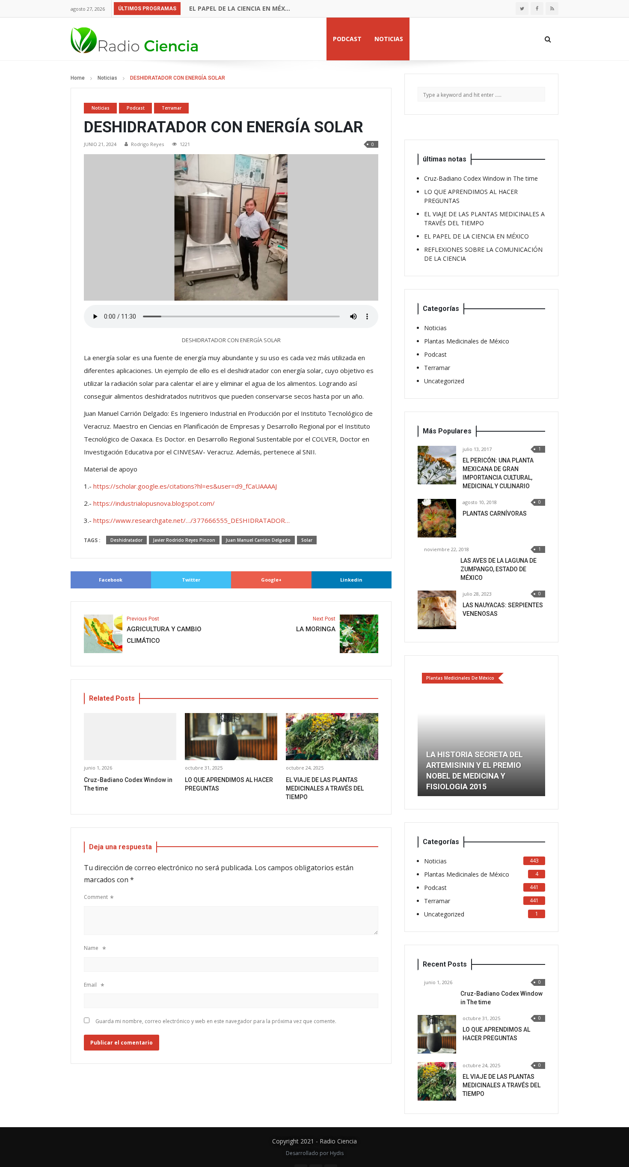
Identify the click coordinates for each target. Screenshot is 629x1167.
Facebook (110, 579)
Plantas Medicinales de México (466, 341)
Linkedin (351, 579)
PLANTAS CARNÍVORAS (495, 513)
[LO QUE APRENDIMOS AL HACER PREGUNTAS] (437, 1034)
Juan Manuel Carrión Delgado (258, 540)
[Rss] (552, 8)
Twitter (191, 579)
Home (78, 78)
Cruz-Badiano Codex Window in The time (481, 178)
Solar (306, 540)
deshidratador (126, 540)
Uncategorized (444, 381)
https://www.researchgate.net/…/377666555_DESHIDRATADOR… (191, 520)
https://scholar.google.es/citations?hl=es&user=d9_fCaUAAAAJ (185, 486)
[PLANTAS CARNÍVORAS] (437, 518)
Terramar (171, 108)
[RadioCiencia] (135, 39)
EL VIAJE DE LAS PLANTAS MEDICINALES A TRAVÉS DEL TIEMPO (325, 788)
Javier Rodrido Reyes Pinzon (184, 540)
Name (91, 948)
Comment (96, 897)
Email (90, 984)
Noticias (388, 39)
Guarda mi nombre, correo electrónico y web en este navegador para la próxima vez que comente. (215, 1021)
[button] (424, 732)
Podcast (347, 39)
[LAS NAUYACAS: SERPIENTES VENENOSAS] (437, 610)
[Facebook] (537, 8)
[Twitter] (522, 8)
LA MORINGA (315, 624)
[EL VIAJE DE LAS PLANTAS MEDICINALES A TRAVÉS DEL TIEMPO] (437, 1081)
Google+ (271, 579)
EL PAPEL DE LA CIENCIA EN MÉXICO (240, 8)
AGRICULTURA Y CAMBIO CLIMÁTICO (164, 630)
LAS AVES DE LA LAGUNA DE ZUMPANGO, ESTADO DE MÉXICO (498, 569)
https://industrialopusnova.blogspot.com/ (154, 503)
